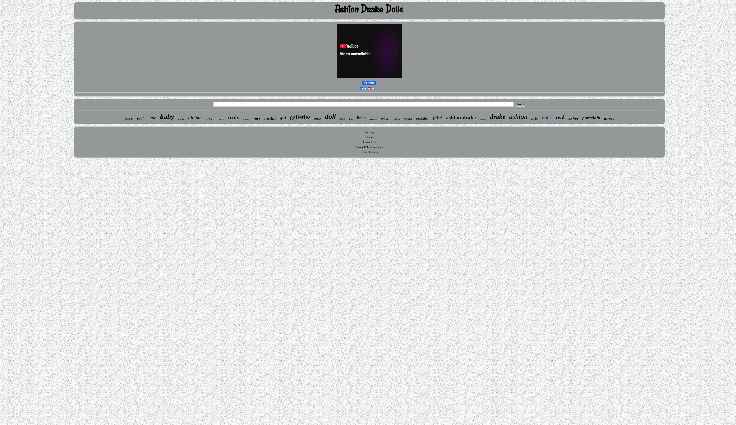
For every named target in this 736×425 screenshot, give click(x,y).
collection (373, 119)
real (560, 117)
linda (361, 118)
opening (129, 118)
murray (609, 118)
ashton (518, 116)
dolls (547, 117)
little (152, 118)
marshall (270, 118)
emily (181, 118)
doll (330, 116)
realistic (422, 118)
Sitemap (369, 137)
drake (497, 116)
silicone (246, 119)
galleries (300, 117)
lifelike (195, 117)
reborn (385, 118)
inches (573, 118)
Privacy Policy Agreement (369, 147)
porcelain (591, 117)
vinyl (209, 119)
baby (167, 117)
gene (436, 117)
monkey (483, 119)
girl (283, 118)
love (351, 119)
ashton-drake (461, 117)
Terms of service (369, 152)
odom (342, 118)
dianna (221, 119)
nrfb (534, 118)
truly (233, 117)
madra (408, 118)
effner (397, 118)
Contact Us (369, 142)
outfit (141, 118)
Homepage (369, 132)
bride (317, 118)
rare (257, 118)
